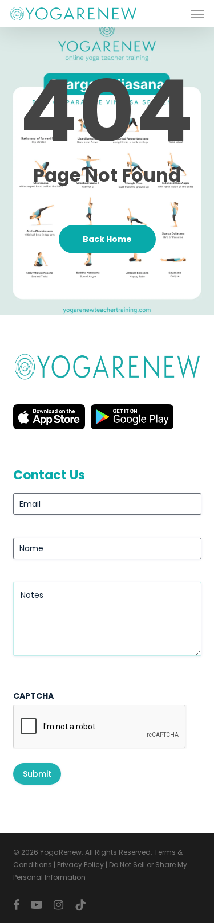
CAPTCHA (33, 696)
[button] (197, 13)
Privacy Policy (80, 864)
